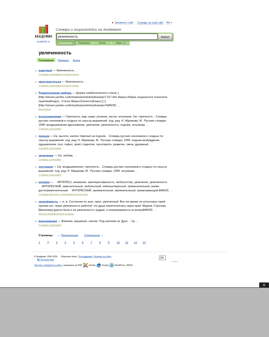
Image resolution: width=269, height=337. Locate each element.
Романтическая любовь (55, 92)
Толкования (65, 43)
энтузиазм (46, 166)
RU (168, 22)
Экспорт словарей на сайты (48, 265)
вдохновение (48, 221)
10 (118, 242)
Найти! (165, 36)
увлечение (46, 155)
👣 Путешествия (45, 259)
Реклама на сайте (102, 256)
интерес (44, 182)
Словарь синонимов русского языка (59, 74)
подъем (44, 135)
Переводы (84, 43)
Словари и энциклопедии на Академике (88, 30)
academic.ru (43, 41)
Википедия (45, 109)
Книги (102, 43)
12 (135, 242)
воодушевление (50, 116)
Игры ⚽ (121, 43)
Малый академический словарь (56, 214)
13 (144, 242)
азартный (45, 70)
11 (126, 242)
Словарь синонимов (50, 128)
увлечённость (48, 201)
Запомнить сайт (124, 22)
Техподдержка (85, 256)
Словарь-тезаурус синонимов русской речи (63, 194)
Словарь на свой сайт (150, 22)
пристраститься (50, 81)
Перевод (63, 60)
